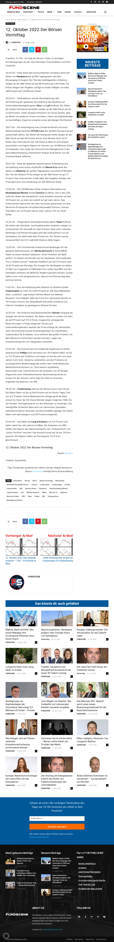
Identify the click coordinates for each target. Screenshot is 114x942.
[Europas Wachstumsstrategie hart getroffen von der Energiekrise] (21, 764)
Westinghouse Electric (14, 500)
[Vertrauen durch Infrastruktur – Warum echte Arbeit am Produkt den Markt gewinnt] (57, 727)
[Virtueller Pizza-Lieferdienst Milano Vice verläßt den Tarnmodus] (10, 873)
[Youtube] (106, 2)
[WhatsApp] (44, 49)
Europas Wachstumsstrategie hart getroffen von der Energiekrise (21, 778)
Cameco (34, 484)
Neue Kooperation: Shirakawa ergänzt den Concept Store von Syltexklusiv (56, 632)
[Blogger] (79, 916)
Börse (13, 19)
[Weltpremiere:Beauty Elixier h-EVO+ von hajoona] (10, 860)
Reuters (69, 453)
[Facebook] (91, 2)
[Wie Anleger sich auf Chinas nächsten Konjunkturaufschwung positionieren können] (21, 727)
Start (7, 19)
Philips (36, 496)
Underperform (53, 496)
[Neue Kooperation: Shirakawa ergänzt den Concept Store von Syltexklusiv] (81, 91)
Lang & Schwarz (12, 492)
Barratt (27, 481)
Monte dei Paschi (13, 496)
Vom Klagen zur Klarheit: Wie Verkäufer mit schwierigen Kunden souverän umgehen (56, 704)
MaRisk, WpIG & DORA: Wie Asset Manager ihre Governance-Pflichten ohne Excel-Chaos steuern (97, 78)
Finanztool (37, 471)
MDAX (44, 492)
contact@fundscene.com (52, 929)
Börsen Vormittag (46, 481)
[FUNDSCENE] (7, 42)
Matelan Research (32, 492)
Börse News (22, 19)
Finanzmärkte (12, 488)
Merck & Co (53, 492)
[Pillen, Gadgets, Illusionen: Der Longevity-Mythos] (92, 727)
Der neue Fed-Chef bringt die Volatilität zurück (98, 136)
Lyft (22, 492)
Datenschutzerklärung (39, 837)
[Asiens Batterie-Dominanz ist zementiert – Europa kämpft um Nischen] (92, 764)
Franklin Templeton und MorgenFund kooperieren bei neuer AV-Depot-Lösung (56, 669)
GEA (20, 488)
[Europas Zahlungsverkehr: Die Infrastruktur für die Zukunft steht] (81, 104)
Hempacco (43, 488)
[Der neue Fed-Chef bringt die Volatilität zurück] (81, 137)
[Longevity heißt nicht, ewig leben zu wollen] (81, 114)
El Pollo (67, 484)
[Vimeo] (103, 2)
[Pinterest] (38, 49)
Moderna (63, 492)
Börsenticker (60, 481)
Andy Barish (17, 481)
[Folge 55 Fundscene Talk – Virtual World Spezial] (10, 885)
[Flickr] (91, 916)
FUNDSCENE (15, 42)
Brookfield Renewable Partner (18, 484)
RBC (43, 496)
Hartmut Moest (30, 488)
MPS (23, 496)
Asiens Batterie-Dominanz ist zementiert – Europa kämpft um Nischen (92, 778)
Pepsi (30, 496)
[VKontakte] (104, 916)
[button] (105, 12)
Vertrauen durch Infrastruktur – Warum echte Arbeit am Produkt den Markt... (56, 741)
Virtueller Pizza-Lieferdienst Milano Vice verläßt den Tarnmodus (26, 873)
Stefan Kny (45, 639)
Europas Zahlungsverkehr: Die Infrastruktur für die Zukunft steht (98, 104)
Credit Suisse (44, 484)
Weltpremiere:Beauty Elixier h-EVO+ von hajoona (25, 861)
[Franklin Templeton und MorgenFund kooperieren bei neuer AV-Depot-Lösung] (81, 124)
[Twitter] (99, 2)
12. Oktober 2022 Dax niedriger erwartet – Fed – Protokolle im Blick (21, 560)
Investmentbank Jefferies (58, 488)
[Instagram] (95, 2)
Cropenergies (57, 484)
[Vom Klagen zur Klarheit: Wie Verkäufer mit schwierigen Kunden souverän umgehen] (57, 690)
